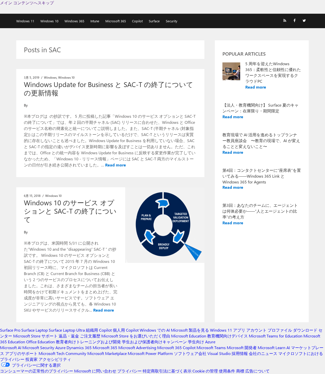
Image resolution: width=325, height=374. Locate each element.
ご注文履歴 (90, 335)
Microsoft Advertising (137, 347)
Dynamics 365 (79, 347)
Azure (60, 347)
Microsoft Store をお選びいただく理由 (135, 335)
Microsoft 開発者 (242, 347)
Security (171, 21)
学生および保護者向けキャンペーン (154, 341)
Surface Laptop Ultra (67, 330)
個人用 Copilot (126, 330)
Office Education (40, 341)
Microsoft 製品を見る (190, 330)
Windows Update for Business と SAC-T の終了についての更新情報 (108, 88)
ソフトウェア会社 (190, 353)
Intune (94, 21)
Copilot (137, 21)
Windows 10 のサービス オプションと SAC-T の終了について (70, 211)
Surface (154, 21)
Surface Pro (10, 330)
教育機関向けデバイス (227, 335)
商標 (240, 370)
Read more (115, 164)
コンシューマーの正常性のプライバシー (36, 370)
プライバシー (129, 370)
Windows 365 (74, 21)
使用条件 (227, 370)
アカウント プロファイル (269, 330)
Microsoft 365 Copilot (176, 347)
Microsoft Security (38, 347)
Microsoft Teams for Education (275, 335)
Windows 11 (25, 21)
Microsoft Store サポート (35, 335)
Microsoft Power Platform (150, 353)
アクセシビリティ (55, 359)
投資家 (31, 359)
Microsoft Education (188, 335)
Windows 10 (49, 21)
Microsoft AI (10, 347)
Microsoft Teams (211, 347)
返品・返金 (69, 335)
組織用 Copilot (99, 330)
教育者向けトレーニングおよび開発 (88, 341)
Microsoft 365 (115, 21)
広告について (257, 370)
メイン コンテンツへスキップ (27, 2)
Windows (50, 77)
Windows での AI (155, 330)
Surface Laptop (34, 330)
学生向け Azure (201, 341)
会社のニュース (263, 353)
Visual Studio (219, 353)
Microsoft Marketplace (107, 353)
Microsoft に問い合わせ (95, 370)
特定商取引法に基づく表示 (167, 370)
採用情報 (240, 353)
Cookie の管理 (205, 370)
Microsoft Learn (271, 347)
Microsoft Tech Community (62, 353)
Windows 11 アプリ (227, 330)
